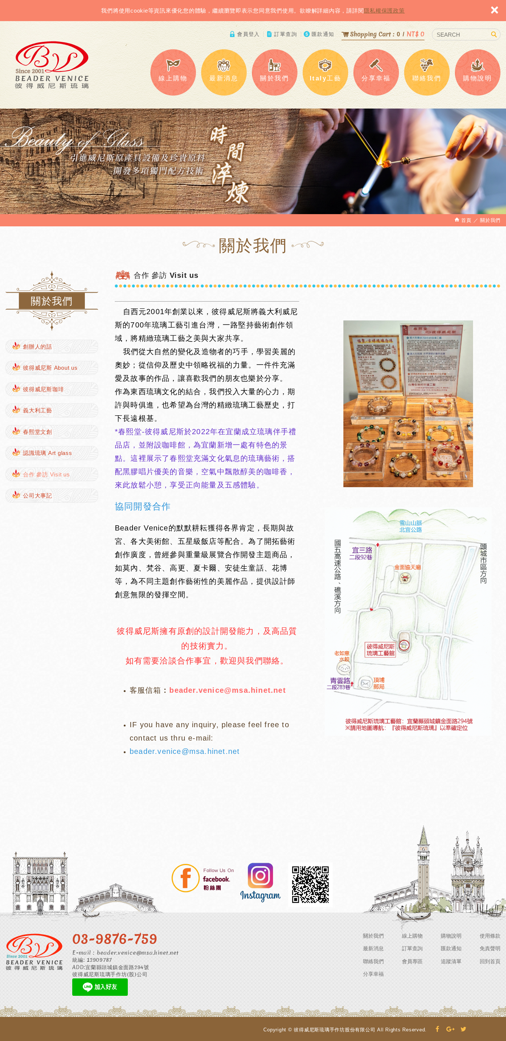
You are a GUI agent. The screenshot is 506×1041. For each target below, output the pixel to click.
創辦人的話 (37, 346)
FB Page (203, 879)
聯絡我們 (373, 961)
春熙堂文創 (37, 432)
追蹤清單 (451, 961)
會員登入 (248, 34)
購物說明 (451, 936)
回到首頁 (490, 961)
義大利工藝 (37, 410)
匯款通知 (323, 34)
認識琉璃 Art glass (47, 453)
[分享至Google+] (450, 1029)
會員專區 (412, 961)
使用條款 (490, 936)
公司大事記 (37, 495)
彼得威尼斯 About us (50, 368)
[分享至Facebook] (437, 1029)
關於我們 (373, 936)
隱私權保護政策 (384, 10)
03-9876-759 (114, 938)
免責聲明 (490, 948)
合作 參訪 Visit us (46, 474)
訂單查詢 (285, 34)
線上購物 (412, 936)
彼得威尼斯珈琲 (43, 389)
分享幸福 (373, 974)
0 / (387, 34)
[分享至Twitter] (463, 1029)
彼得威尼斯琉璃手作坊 (52, 64)
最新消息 (373, 948)
